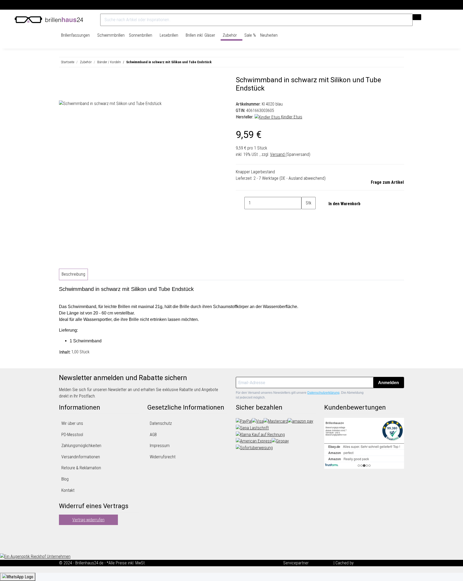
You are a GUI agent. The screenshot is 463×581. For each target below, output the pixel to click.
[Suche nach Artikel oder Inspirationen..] (417, 17)
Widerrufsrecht (163, 456)
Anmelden (388, 382)
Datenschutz (161, 423)
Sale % (250, 35)
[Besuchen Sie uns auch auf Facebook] (63, 533)
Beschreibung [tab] (73, 274)
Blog (65, 479)
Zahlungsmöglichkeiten (81, 445)
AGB (153, 434)
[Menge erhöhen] (305, 215)
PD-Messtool (72, 434)
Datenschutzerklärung (323, 393)
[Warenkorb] (445, 19)
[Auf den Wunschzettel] (73, 94)
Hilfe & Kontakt (435, 5)
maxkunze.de (322, 562)
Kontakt (67, 490)
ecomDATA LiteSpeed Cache (379, 562)
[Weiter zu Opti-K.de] (35, 556)
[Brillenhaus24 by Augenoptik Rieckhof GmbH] (49, 20)
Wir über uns (72, 423)
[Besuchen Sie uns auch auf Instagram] (63, 546)
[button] (436, 19)
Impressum (160, 445)
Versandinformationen (80, 456)
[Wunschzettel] (441, 19)
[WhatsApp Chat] (17, 577)
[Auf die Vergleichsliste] (63, 94)
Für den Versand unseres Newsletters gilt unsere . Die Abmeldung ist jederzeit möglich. (300, 395)
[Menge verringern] (240, 203)
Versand (278, 154)
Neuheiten (269, 35)
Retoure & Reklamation (81, 467)
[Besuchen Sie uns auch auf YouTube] (63, 539)
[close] (63, 82)
